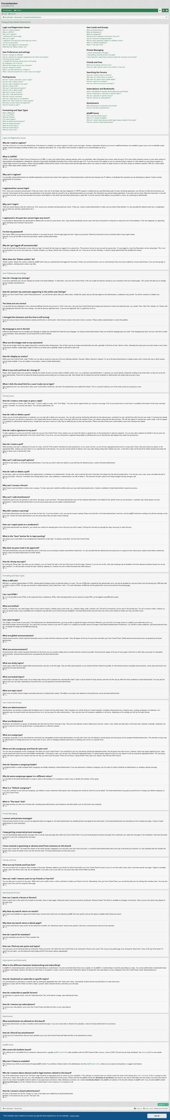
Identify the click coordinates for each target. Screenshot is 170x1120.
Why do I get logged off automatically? (15, 45)
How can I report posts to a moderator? (16, 98)
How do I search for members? (97, 81)
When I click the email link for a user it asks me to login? (22, 72)
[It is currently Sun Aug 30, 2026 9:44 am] (166, 17)
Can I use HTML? (8, 115)
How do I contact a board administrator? (100, 122)
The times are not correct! (11, 59)
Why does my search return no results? (100, 77)
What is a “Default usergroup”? (97, 43)
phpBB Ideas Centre (93, 1064)
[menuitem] (160, 10)
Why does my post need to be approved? (16, 103)
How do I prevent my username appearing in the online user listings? (25, 57)
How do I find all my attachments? (98, 108)
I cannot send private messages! (98, 53)
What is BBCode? (8, 113)
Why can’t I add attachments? (13, 94)
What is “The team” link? (95, 45)
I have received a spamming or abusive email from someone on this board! (112, 57)
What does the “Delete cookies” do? (14, 47)
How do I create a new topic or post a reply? (17, 80)
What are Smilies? (9, 117)
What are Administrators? (95, 30)
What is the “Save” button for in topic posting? (18, 101)
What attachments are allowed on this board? (102, 106)
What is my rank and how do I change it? (16, 69)
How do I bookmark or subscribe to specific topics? (104, 93)
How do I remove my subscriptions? (99, 98)
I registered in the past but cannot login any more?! (20, 40)
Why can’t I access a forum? (12, 92)
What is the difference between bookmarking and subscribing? (107, 91)
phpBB (42, 334)
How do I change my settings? (13, 55)
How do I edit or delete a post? (13, 82)
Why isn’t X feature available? (97, 118)
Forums (18, 10)
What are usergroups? (94, 34)
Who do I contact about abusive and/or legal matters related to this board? (111, 120)
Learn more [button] (74, 1116)
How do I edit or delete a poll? (12, 90)
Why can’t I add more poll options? (14, 88)
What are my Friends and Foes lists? (99, 65)
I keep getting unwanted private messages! (101, 55)
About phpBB (146, 1052)
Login (5, 14)
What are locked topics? (11, 128)
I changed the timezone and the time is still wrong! (19, 61)
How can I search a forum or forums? (99, 75)
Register (13, 14)
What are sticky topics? (10, 125)
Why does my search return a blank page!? (101, 79)
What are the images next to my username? (17, 65)
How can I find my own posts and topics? (100, 83)
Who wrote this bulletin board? (97, 116)
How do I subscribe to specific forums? (100, 96)
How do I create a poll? (10, 86)
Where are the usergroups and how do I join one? (103, 36)
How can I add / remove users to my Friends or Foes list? (106, 67)
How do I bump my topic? (11, 105)
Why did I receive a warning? (12, 96)
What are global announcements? (14, 121)
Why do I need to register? (11, 30)
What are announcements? (11, 123)
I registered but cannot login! (12, 36)
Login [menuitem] (164, 11)
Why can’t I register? (9, 34)
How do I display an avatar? (12, 67)
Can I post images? (9, 119)
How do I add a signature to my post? (15, 84)
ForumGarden (7, 10)
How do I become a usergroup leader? (99, 38)
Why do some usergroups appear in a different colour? (105, 40)
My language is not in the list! (12, 63)
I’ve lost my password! (10, 43)
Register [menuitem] (167, 11)
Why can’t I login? (9, 38)
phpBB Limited (59, 1052)
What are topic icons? (10, 130)
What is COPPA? (8, 32)
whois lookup (142, 1075)
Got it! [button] (157, 1116)
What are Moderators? (94, 32)
